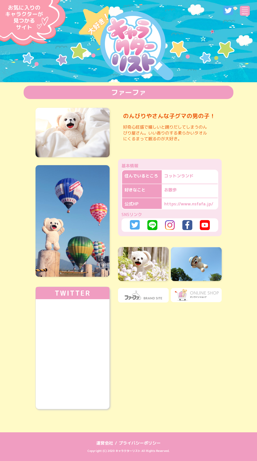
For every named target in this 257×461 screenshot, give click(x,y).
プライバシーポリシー (140, 443)
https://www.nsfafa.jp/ (188, 204)
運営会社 (104, 443)
